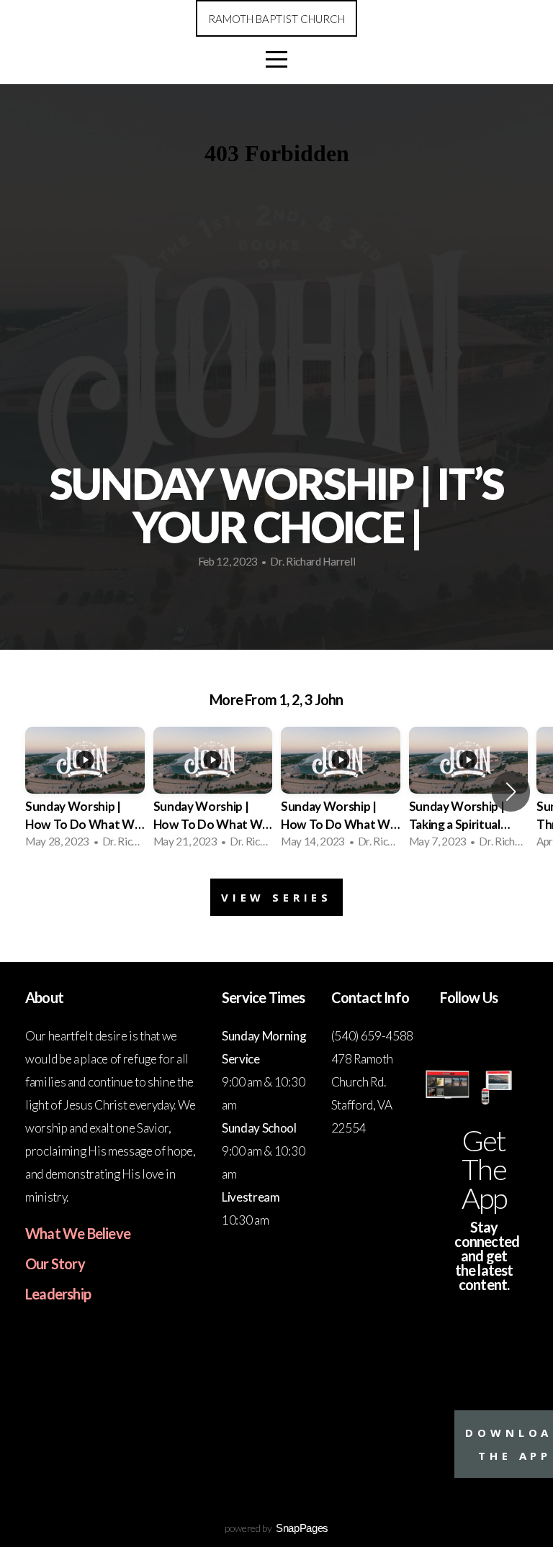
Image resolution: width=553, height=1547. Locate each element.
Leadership (58, 1293)
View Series (276, 897)
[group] (85, 792)
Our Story (55, 1263)
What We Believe (77, 1233)
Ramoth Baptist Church (276, 18)
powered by (276, 1528)
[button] (511, 791)
